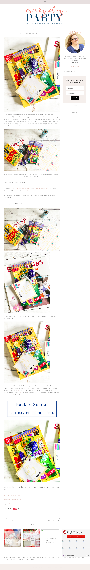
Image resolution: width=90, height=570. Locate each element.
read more (75, 62)
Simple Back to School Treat (32, 33)
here (18, 390)
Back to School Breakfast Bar (31, 191)
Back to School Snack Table (41, 188)
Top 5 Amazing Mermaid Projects (12, 520)
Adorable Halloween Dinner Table (51, 520)
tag (21, 392)
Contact (75, 112)
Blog (58, 508)
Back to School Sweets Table (21, 188)
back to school (11, 504)
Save (16, 508)
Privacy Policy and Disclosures (74, 108)
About (75, 105)
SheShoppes (61, 567)
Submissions (74, 110)
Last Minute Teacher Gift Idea (12, 499)
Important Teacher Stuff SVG (12, 495)
